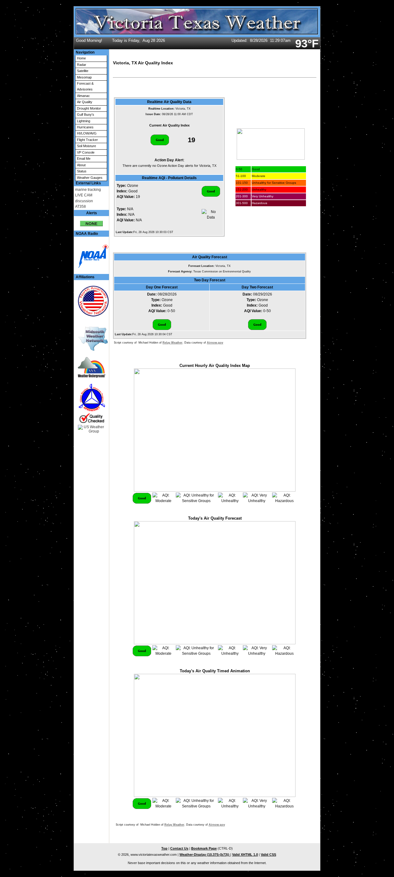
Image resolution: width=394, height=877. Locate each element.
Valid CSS (268, 854)
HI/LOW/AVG (87, 133)
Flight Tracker (87, 140)
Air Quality (84, 102)
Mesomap (84, 77)
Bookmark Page (204, 848)
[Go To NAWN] (91, 300)
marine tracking (88, 189)
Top (164, 848)
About (81, 165)
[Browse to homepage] (197, 36)
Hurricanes (85, 127)
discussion (84, 201)
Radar (81, 64)
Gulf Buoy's (85, 114)
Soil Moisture (86, 146)
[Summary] (91, 221)
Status (81, 171)
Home (81, 58)
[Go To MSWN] (91, 339)
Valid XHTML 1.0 (245, 854)
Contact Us (179, 848)
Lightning (83, 121)
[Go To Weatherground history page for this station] (91, 367)
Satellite (82, 71)
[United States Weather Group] (91, 429)
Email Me (83, 158)
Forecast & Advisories (85, 86)
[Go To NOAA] (91, 255)
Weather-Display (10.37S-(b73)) (204, 854)
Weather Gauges (90, 177)
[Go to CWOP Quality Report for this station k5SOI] (91, 403)
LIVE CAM (83, 195)
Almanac (83, 96)
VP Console (85, 152)
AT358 (80, 206)
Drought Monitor (89, 108)
